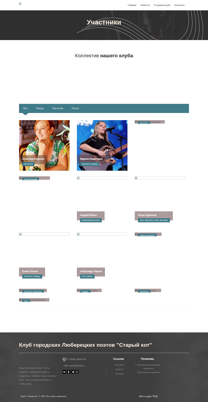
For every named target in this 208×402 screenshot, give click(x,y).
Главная (132, 5)
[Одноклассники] (68, 372)
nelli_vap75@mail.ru (74, 365)
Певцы (40, 108)
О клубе (119, 373)
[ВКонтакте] (64, 372)
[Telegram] (73, 372)
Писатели (57, 108)
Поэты (75, 108)
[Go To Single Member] (44, 145)
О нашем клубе (162, 5)
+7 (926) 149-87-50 (76, 359)
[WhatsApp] (77, 372)
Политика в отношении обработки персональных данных (148, 368)
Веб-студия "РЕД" (148, 396)
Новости (145, 5)
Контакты (180, 5)
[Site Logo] (30, 5)
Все (25, 108)
